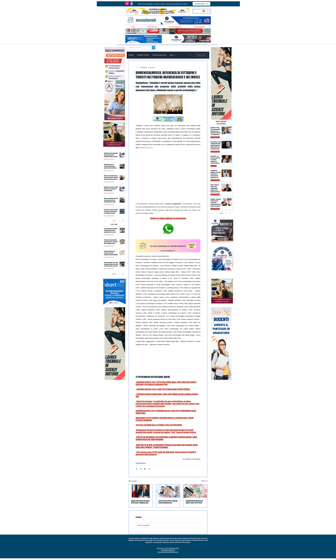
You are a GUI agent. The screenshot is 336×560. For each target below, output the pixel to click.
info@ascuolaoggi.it (168, 520)
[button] (163, 4)
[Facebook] (131, 3)
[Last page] (230, 213)
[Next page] (225, 213)
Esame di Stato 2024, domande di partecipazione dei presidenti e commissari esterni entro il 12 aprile (168, 472)
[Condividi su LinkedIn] (145, 439)
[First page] (212, 213)
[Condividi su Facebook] (136, 439)
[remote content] (168, 165)
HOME (131, 55)
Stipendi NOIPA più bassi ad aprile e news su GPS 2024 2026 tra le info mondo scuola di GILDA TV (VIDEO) (195, 472)
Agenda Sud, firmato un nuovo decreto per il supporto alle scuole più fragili (140, 472)
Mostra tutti (204, 451)
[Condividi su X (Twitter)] (141, 439)
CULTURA (214, 165)
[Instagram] (127, 3)
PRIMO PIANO (143, 55)
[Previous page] (216, 213)
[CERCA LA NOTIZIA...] (153, 47)
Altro (172, 55)
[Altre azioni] (199, 67)
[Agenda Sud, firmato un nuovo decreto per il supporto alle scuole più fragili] (140, 461)
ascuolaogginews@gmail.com (168, 522)
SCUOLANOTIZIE (159, 55)
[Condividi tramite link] (149, 439)
